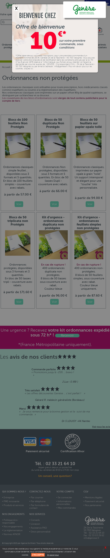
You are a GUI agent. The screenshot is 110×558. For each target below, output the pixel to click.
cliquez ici (28, 68)
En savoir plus (53, 555)
